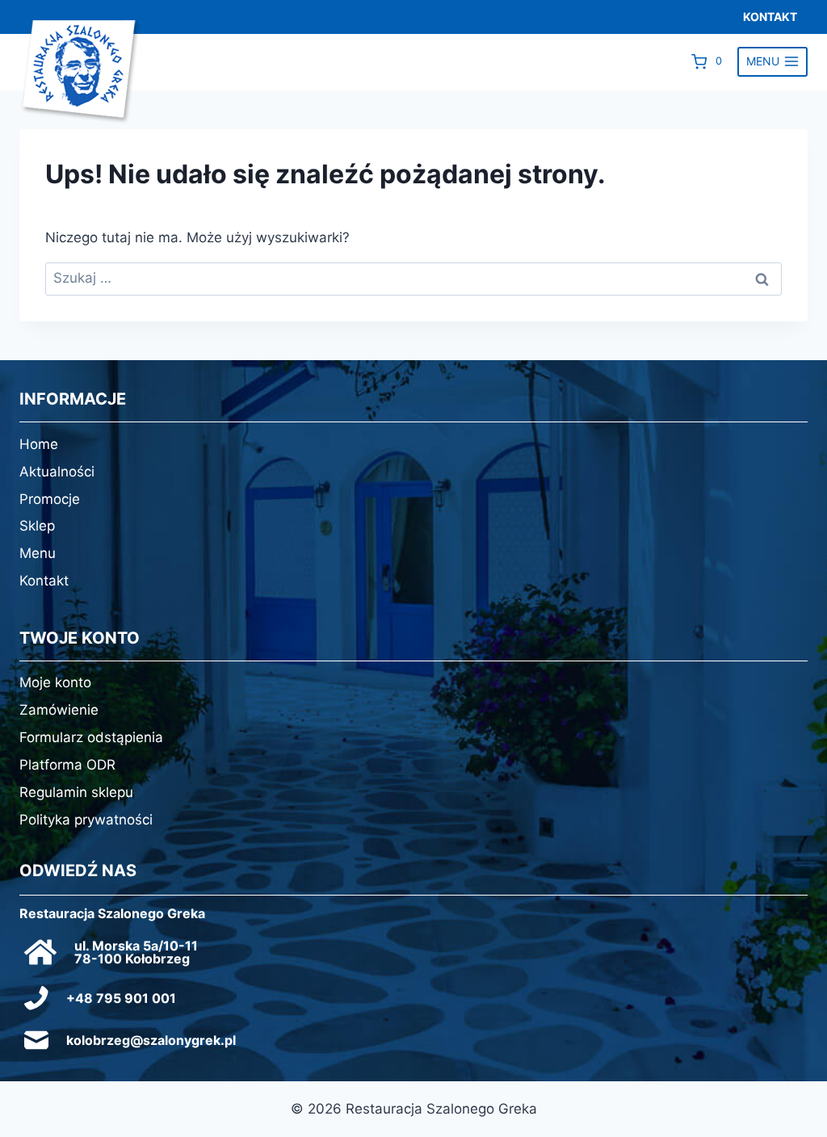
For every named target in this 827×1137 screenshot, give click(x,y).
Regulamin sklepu (76, 792)
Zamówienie (59, 710)
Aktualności (56, 472)
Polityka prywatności (86, 820)
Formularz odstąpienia (91, 737)
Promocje (49, 499)
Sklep (37, 526)
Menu (37, 553)
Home (38, 444)
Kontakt (44, 581)
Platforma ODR (67, 765)
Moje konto (55, 682)
